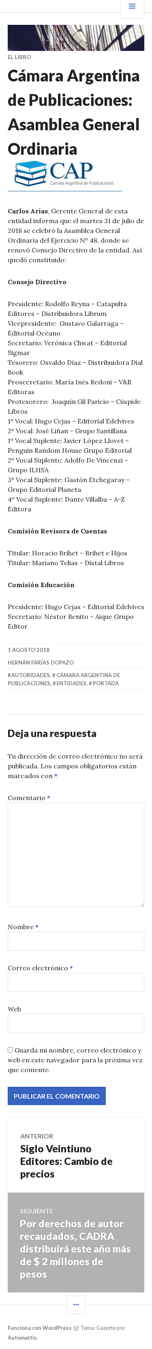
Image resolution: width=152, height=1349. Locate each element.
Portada (106, 683)
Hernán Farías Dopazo (41, 662)
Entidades (71, 683)
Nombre (23, 927)
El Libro (19, 57)
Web (14, 1009)
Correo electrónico (40, 968)
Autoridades (30, 675)
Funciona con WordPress (40, 1328)
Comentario (29, 798)
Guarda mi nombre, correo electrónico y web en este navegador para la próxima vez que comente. (75, 1060)
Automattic (22, 1337)
